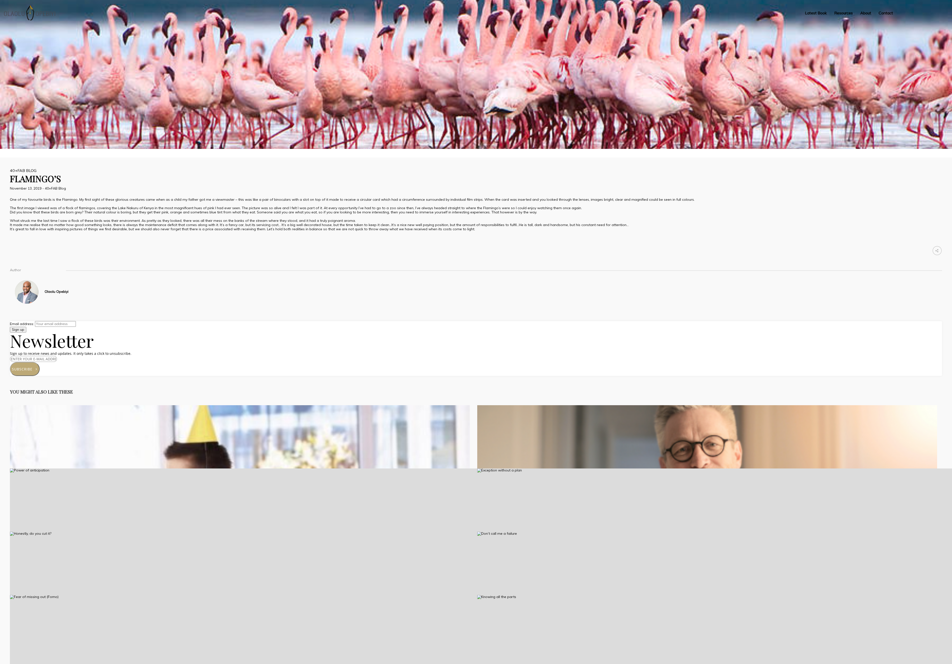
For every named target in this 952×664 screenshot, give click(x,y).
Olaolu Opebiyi (56, 291)
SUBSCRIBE (24, 369)
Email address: (22, 324)
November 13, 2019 (26, 188)
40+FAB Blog (23, 170)
